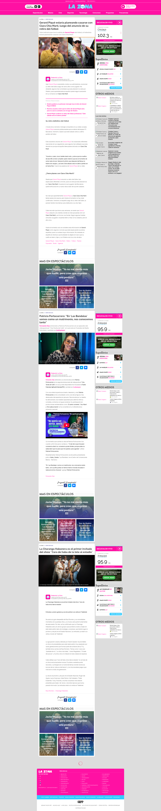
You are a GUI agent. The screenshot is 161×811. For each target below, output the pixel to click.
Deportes (70, 13)
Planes (79, 241)
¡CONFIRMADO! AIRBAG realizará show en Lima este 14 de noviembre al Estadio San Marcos (115, 108)
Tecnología (83, 13)
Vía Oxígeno (114, 111)
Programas (110, 13)
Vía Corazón (114, 103)
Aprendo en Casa (69, 1)
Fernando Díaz (44, 326)
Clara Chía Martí (60, 241)
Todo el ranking (116, 88)
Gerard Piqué (69, 32)
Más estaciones (91, 1)
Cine (60, 13)
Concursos (97, 13)
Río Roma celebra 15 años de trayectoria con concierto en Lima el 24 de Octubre (115, 99)
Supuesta (49, 243)
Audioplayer (60, 330)
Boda (54, 243)
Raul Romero (50, 691)
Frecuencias (123, 13)
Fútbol (74, 241)
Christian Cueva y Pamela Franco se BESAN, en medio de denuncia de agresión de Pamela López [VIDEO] (114, 135)
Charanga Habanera (61, 691)
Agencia (60, 243)
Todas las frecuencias (108, 40)
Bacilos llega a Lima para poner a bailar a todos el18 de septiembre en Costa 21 (115, 393)
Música (50, 13)
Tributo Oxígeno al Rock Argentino (115, 400)
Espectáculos (38, 13)
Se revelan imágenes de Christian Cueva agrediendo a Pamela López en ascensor (115, 145)
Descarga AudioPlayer (80, 1)
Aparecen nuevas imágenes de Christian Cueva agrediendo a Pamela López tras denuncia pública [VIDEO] (114, 155)
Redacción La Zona (56, 77)
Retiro (68, 241)
